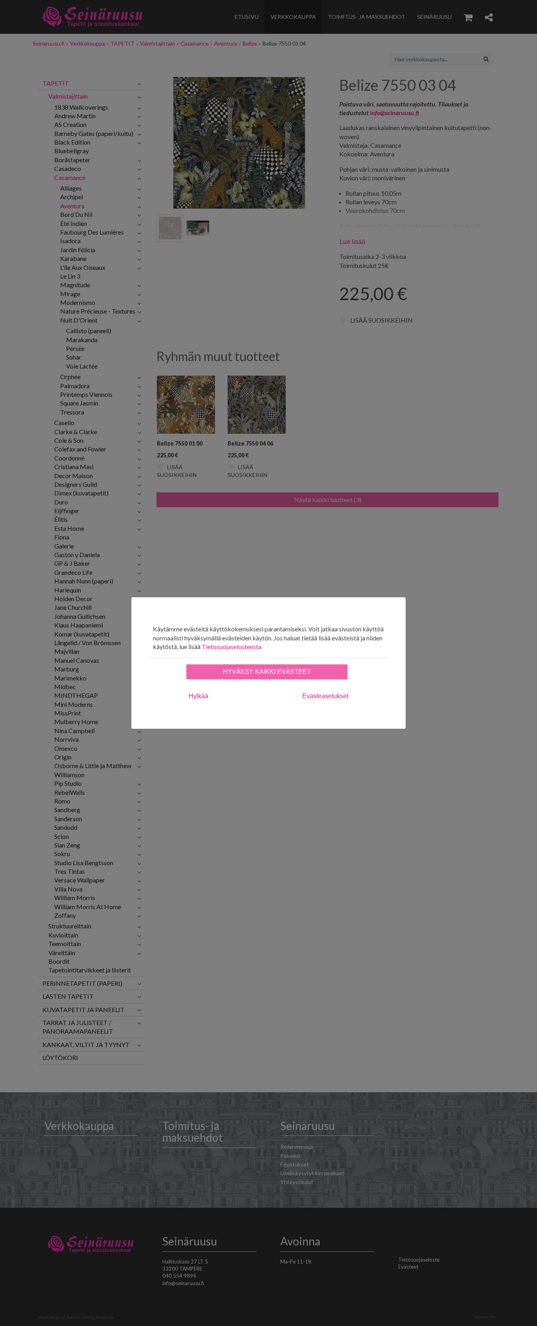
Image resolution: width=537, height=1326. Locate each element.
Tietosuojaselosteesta (231, 646)
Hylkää (198, 696)
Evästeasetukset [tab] (325, 696)
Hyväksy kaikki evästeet (267, 671)
